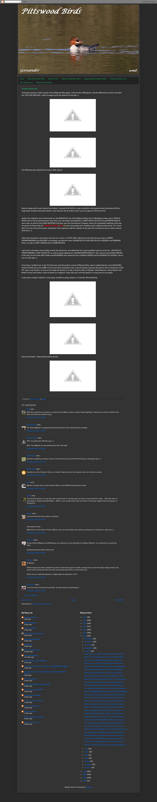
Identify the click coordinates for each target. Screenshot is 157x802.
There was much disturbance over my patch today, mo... (106, 729)
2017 (85, 617)
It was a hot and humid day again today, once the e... (105, 738)
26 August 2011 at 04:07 (36, 519)
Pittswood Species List (118, 79)
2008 (85, 778)
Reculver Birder (30, 623)
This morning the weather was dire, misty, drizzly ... (104, 673)
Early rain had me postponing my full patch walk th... (105, 707)
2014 (85, 626)
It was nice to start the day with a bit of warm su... (103, 660)
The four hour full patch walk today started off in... (104, 663)
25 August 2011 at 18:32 (36, 417)
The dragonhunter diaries (34, 717)
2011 (85, 636)
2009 (85, 774)
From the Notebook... (32, 650)
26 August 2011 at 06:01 (36, 533)
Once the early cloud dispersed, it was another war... (104, 741)
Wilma (29, 513)
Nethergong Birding (32, 639)
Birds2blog (28, 644)
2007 (85, 781)
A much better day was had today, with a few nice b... (105, 694)
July (86, 749)
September (89, 648)
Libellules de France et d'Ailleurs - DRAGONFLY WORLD (46, 666)
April (87, 758)
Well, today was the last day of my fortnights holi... (104, 704)
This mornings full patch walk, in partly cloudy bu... (104, 685)
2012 (85, 633)
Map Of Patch (53, 79)
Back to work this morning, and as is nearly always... (105, 701)
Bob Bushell (31, 425)
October (88, 645)
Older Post (119, 600)
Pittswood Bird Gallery (44, 82)
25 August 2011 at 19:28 (36, 431)
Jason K (30, 540)
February (88, 764)
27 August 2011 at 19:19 (36, 591)
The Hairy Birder (30, 628)
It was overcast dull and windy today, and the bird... (104, 698)
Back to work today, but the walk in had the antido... (104, 657)
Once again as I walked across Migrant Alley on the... (105, 654)
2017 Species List (26, 82)
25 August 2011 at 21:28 (36, 488)
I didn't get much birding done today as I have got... (104, 720)
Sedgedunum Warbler (32, 695)
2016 (85, 620)
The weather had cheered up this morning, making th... (105, 688)
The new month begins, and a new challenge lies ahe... (105, 745)
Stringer (30, 560)
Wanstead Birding (31, 655)
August (88, 651)
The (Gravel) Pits (30, 679)
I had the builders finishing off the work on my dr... (104, 713)
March (87, 761)
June (87, 752)
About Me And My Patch (36, 79)
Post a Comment (30, 595)
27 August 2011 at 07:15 (36, 577)
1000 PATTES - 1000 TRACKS (35, 661)
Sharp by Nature (30, 711)
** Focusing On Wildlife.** (34, 690)
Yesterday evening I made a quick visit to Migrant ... (104, 669)
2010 (85, 771)
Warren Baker (32, 438)
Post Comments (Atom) (42, 604)
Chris (29, 495)
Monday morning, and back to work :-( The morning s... (105, 679)
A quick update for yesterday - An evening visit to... (104, 716)
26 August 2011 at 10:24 (36, 553)
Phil (28, 409)
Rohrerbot (31, 584)
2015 (85, 623)
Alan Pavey (31, 456)
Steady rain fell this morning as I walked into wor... (104, 676)
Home (22, 79)
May (86, 755)
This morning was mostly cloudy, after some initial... (104, 732)
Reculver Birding (30, 617)
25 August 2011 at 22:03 (36, 506)
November (89, 642)
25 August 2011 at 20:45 (36, 475)
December (89, 638)
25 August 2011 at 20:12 (36, 462)
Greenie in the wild (31, 722)
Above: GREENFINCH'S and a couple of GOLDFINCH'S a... (106, 691)
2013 (85, 630)
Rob (28, 482)
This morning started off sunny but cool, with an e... (104, 726)
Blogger (89, 787)
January (88, 767)
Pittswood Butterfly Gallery (71, 79)
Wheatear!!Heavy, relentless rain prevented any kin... (105, 735)
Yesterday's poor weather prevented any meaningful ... (105, 666)
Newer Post (26, 600)
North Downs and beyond (34, 633)
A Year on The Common (33, 700)
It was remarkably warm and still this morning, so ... (104, 710)
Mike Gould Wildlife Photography (37, 684)
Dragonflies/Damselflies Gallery (95, 79)
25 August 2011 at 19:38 (36, 448)
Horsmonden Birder (31, 706)
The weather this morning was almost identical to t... (104, 723)
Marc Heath (31, 469)
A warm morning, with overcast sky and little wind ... (104, 682)
